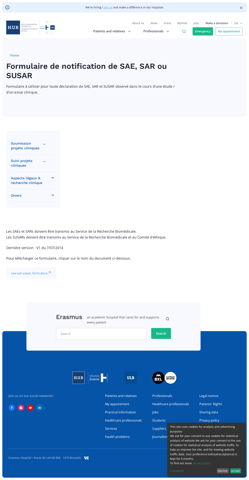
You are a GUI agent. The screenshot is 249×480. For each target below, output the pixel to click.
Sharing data (208, 412)
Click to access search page (184, 31)
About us (138, 23)
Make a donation (217, 23)
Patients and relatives (121, 396)
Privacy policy (209, 420)
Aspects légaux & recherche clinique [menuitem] (26, 180)
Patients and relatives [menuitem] (109, 31)
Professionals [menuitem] (153, 31)
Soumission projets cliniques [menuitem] (25, 145)
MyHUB (182, 23)
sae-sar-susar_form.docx (29, 273)
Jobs (196, 23)
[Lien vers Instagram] (21, 408)
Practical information (120, 412)
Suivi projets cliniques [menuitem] (21, 163)
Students (159, 420)
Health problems (117, 437)
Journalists (160, 437)
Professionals (162, 396)
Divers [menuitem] (16, 195)
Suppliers (159, 428)
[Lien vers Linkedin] (40, 408)
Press (167, 23)
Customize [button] (177, 471)
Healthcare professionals (123, 420)
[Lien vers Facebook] (12, 408)
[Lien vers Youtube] (30, 408)
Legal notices (208, 396)
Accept (235, 471)
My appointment (229, 31)
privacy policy (202, 463)
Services (111, 428)
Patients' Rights (210, 404)
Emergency (202, 31)
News (154, 23)
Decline (223, 471)
